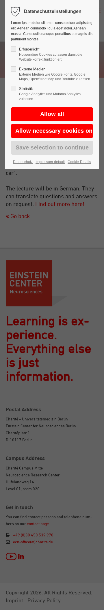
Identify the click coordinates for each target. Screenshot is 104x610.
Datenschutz (23, 162)
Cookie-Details (79, 162)
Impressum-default (50, 162)
